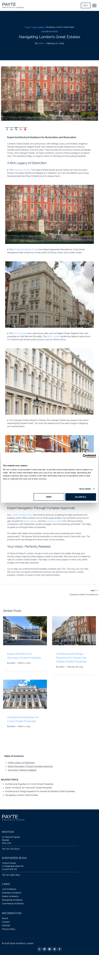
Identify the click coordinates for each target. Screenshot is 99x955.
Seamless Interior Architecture (83, 593)
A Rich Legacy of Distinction (21, 762)
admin (41, 43)
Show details (85, 489)
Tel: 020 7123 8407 (11, 849)
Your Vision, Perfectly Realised (22, 770)
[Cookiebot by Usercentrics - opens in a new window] (84, 456)
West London (53, 336)
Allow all (80, 497)
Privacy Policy (8, 929)
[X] (16, 129)
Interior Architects (10, 896)
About (5, 918)
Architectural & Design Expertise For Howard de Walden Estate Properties (71, 657)
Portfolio (6, 925)
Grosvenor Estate (21, 170)
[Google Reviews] (39, 949)
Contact (6, 922)
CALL (86, 5)
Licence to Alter (53, 521)
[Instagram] (49, 949)
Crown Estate (19, 333)
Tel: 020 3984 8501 (11, 875)
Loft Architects (9, 889)
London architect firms (22, 515)
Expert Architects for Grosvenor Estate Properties (28, 787)
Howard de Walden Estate (25, 249)
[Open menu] (95, 5)
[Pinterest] (25, 129)
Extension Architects (11, 893)
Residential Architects (12, 900)
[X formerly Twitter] (59, 949)
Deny (49, 497)
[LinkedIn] (12, 129)
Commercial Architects (13, 903)
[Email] (21, 129)
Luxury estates (49, 32)
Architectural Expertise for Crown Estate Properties (29, 784)
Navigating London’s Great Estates (21, 795)
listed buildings (30, 521)
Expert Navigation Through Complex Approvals (30, 766)
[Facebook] (7, 129)
